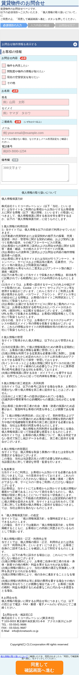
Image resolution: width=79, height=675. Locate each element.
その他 (11, 82)
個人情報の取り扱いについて (14, 656)
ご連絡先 (7, 121)
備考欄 (6, 159)
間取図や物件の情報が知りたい (26, 71)
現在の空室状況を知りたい (23, 77)
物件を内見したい (18, 65)
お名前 (6, 90)
